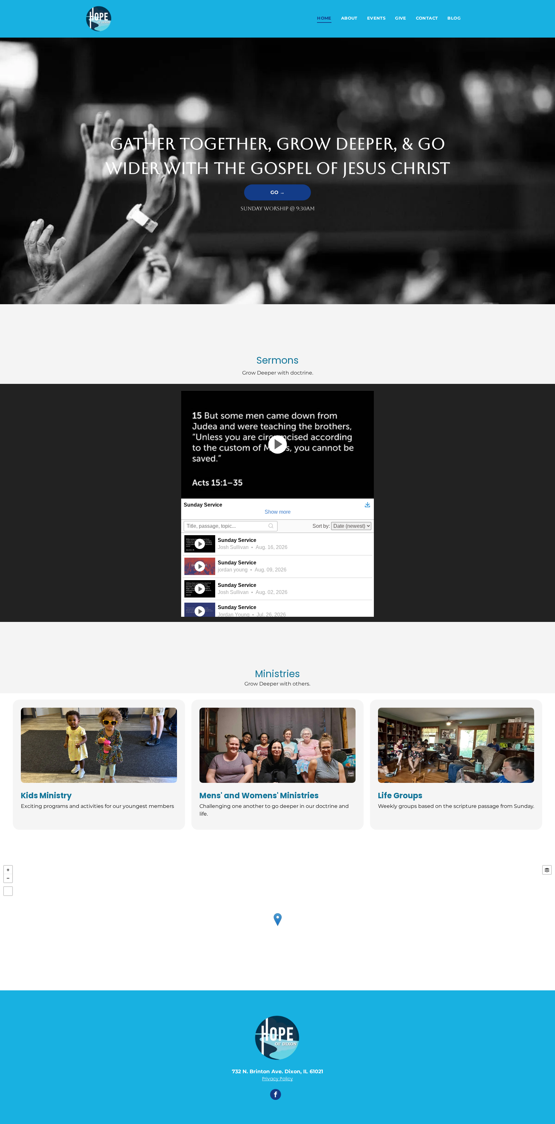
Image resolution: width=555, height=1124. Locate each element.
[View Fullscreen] (8, 891)
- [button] (8, 878)
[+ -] (277, 926)
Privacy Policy (277, 1078)
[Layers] (547, 870)
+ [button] (8, 870)
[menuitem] (324, 18)
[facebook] (275, 1095)
